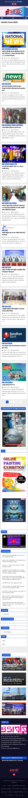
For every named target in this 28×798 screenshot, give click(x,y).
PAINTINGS (9, 788)
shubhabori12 (15, 58)
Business (5, 677)
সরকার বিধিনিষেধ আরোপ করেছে (7, 582)
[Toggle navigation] (13, 18)
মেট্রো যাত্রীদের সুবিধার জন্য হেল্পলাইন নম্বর (11, 127)
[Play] (4, 546)
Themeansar (13, 782)
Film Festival (3, 788)
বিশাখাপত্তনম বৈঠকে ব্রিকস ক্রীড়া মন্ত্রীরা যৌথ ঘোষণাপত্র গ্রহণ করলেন (13, 665)
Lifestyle (14, 203)
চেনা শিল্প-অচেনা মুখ (10, 795)
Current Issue (8, 125)
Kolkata (13, 125)
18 (17, 402)
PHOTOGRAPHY (24, 788)
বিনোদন (3, 644)
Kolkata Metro (20, 125)
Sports (5, 662)
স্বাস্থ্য (22, 795)
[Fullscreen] (24, 546)
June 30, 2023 (6, 58)
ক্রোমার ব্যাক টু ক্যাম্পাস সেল (8, 385)
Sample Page (4, 791)
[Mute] (22, 546)
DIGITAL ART (22, 785)
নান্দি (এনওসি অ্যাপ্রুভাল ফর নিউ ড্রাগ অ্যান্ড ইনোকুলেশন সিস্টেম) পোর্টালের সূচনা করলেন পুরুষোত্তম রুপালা (13, 88)
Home (4, 785)
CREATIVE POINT (15, 785)
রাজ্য (19, 795)
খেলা (5, 795)
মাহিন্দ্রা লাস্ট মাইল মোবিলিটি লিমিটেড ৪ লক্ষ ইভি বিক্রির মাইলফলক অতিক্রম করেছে (13, 680)
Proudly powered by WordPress (9, 780)
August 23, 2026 (8, 668)
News (10, 267)
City (3, 125)
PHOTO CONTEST (16, 788)
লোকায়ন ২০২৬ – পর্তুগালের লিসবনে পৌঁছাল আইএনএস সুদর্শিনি (13, 565)
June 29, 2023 (6, 274)
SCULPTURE (10, 791)
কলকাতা (3, 640)
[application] (14, 541)
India (10, 203)
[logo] (14, 729)
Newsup (22, 780)
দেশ (14, 795)
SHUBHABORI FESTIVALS (18, 791)
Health (6, 203)
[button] (23, 18)
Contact (9, 785)
